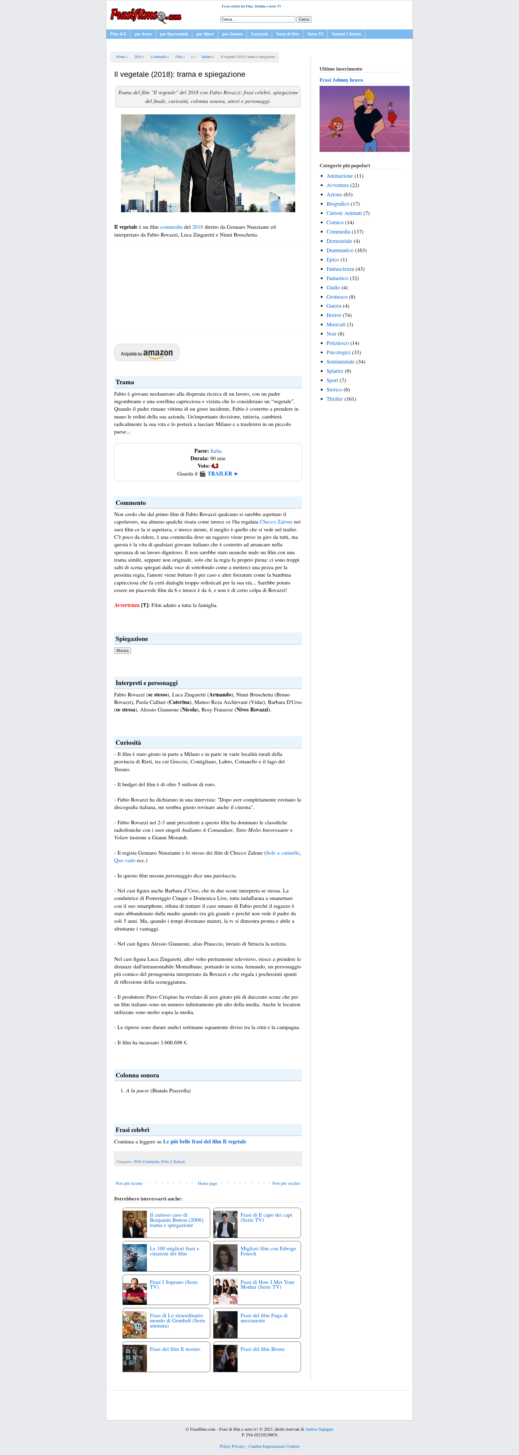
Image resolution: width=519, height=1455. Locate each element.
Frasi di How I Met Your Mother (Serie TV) (267, 1284)
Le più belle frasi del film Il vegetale (204, 1141)
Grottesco (337, 296)
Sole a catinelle (282, 852)
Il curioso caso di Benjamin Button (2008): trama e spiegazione (177, 1219)
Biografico (337, 203)
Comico (335, 222)
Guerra (333, 305)
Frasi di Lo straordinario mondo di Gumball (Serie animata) (177, 1320)
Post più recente (129, 1183)
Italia (216, 450)
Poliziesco (337, 342)
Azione (334, 194)
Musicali (335, 324)
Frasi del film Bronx (263, 1348)
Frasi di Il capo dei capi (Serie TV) (266, 1217)
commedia (171, 226)
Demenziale (339, 240)
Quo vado (124, 860)
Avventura (337, 185)
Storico (334, 389)
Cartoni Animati (344, 212)
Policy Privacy (232, 1446)
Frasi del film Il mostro (175, 1348)
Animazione (339, 175)
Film (165, 1161)
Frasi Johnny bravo (341, 80)
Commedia (151, 1161)
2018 (197, 226)
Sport (332, 380)
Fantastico (337, 278)
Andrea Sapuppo (319, 1429)
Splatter (334, 370)
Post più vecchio (286, 1183)
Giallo (333, 287)
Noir (331, 333)
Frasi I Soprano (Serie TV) (174, 1284)
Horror (333, 314)
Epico (332, 259)
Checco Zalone (276, 521)
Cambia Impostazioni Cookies (274, 1446)
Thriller (334, 398)
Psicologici (338, 352)
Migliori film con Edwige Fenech (268, 1251)
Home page (207, 1183)
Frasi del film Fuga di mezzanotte (264, 1318)
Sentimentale (340, 361)
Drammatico (340, 250)
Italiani (179, 1161)
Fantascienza (340, 268)
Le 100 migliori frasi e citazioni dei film (174, 1251)
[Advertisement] (208, 290)
